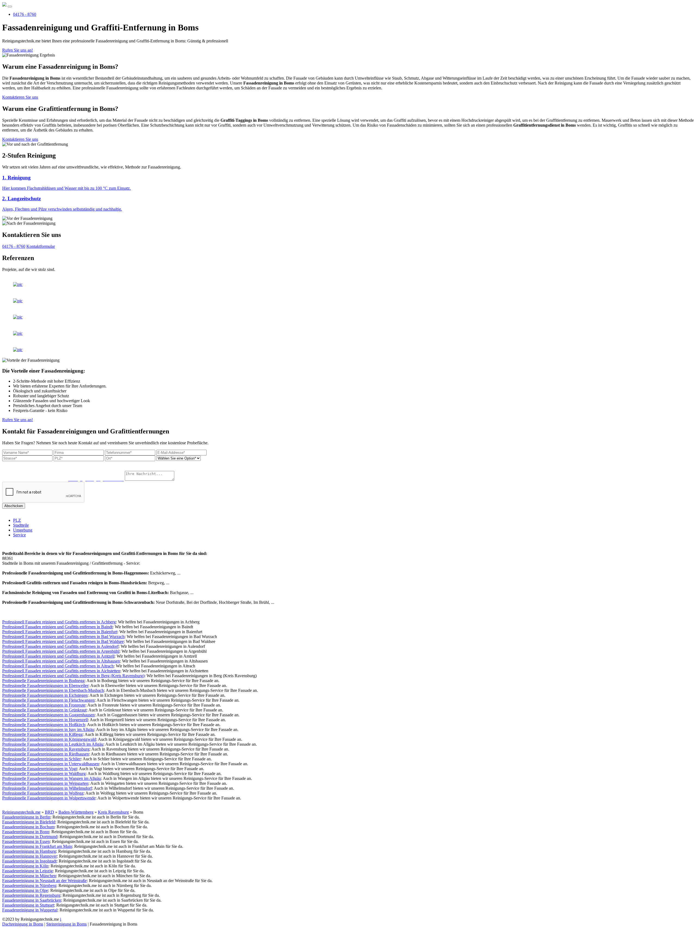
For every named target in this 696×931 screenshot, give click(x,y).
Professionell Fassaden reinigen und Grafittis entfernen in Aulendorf (60, 646)
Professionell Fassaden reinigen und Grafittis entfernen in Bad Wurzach (63, 636)
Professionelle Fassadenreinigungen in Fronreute (43, 705)
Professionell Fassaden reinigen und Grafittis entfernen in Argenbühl (60, 651)
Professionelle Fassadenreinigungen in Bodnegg (43, 680)
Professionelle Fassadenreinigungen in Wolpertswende (48, 798)
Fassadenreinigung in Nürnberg (29, 885)
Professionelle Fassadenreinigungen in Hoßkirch (43, 724)
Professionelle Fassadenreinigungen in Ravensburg (45, 749)
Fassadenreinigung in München (29, 875)
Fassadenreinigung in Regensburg (31, 895)
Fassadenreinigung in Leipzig (27, 870)
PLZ (17, 520)
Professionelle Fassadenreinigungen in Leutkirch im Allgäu (52, 744)
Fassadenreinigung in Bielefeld (28, 822)
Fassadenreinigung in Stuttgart (28, 905)
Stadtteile (21, 525)
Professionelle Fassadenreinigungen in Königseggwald (49, 739)
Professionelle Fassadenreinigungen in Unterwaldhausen (50, 763)
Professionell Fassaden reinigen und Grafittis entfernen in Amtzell (58, 656)
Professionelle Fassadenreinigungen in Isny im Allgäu (48, 729)
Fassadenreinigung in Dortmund (29, 836)
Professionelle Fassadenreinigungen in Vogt (39, 768)
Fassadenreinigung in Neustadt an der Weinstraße (44, 880)
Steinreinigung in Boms (66, 924)
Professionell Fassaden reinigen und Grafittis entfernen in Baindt (57, 626)
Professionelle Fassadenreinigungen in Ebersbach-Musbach (53, 690)
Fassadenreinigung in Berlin (26, 817)
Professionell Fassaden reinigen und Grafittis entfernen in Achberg (59, 622)
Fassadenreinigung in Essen (26, 841)
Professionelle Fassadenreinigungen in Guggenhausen (48, 715)
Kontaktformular (40, 246)
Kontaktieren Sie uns (20, 97)
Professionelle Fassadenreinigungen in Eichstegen (45, 695)
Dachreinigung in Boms (22, 924)
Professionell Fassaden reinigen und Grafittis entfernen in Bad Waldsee (63, 641)
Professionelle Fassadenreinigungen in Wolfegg (42, 793)
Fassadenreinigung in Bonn (25, 831)
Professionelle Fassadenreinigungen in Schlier (41, 759)
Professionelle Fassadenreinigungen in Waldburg (44, 773)
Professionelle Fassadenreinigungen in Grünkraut (44, 710)
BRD (49, 812)
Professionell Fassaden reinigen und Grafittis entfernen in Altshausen (61, 661)
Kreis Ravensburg (113, 812)
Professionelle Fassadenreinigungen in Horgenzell (45, 719)
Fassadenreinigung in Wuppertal (29, 910)
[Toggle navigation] (10, 6)
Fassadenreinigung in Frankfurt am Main (37, 846)
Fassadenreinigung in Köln (25, 866)
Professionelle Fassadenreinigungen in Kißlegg (42, 734)
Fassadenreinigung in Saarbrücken (31, 900)
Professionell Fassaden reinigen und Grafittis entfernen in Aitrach (58, 666)
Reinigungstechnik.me (21, 812)
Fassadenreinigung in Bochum (28, 826)
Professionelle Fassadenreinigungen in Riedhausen (45, 754)
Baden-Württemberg (76, 812)
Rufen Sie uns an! (17, 50)
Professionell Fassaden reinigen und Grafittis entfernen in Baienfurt (59, 631)
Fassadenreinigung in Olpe (25, 890)
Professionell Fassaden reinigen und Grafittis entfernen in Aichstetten (61, 670)
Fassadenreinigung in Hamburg (29, 851)
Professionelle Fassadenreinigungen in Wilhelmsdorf (47, 788)
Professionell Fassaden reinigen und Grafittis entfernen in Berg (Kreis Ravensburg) (73, 675)
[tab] (348, 183)
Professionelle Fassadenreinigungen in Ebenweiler (45, 685)
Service (19, 535)
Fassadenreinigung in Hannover (29, 856)
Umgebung (22, 530)
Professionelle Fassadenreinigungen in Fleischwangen (48, 700)
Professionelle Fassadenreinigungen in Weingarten (45, 783)
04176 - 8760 (24, 14)
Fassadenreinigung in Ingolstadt (29, 861)
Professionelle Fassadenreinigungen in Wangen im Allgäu (51, 778)
